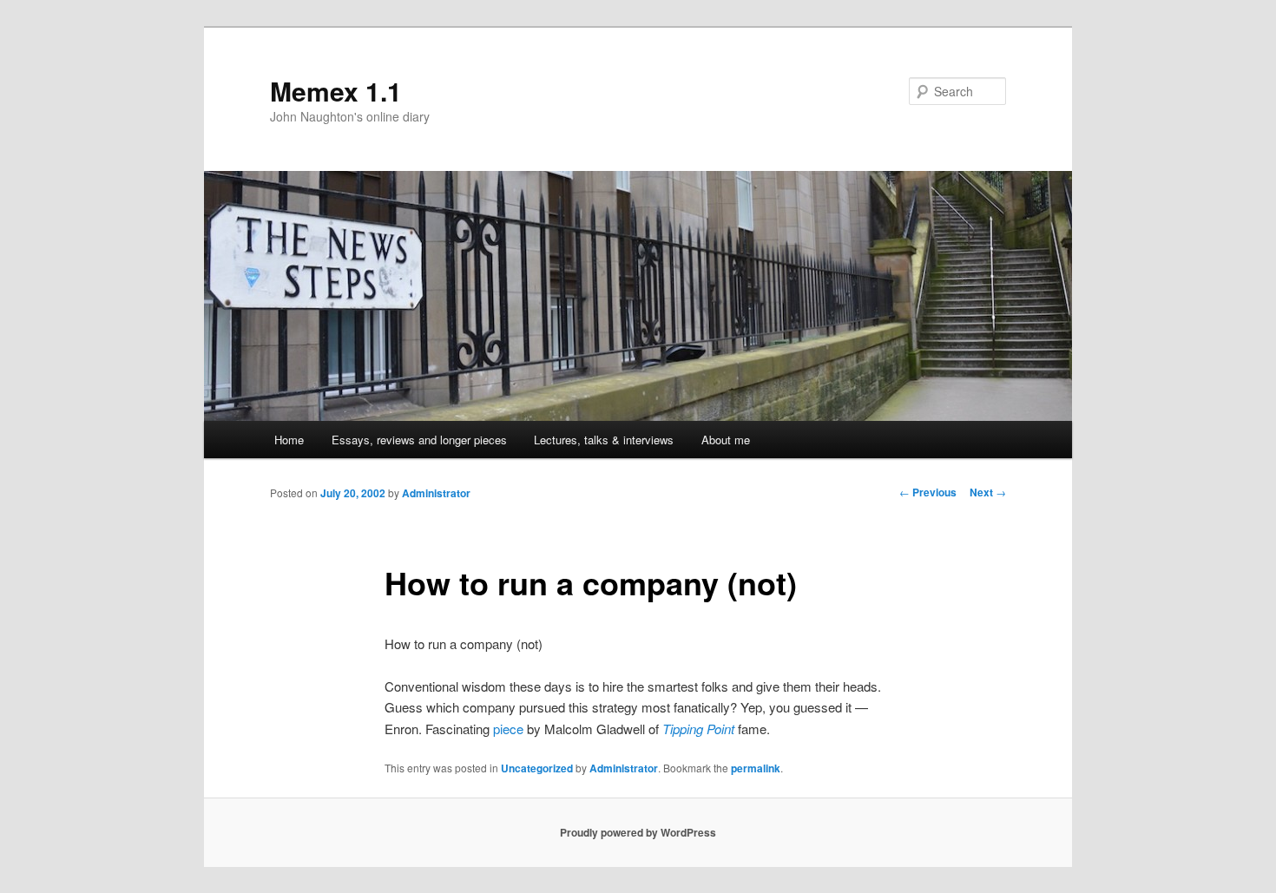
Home (289, 439)
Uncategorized (537, 768)
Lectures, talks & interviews (604, 439)
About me (725, 439)
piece (508, 728)
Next (988, 492)
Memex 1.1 (336, 90)
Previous (928, 492)
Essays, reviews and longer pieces (419, 439)
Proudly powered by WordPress (638, 832)
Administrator (436, 493)
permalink (755, 768)
